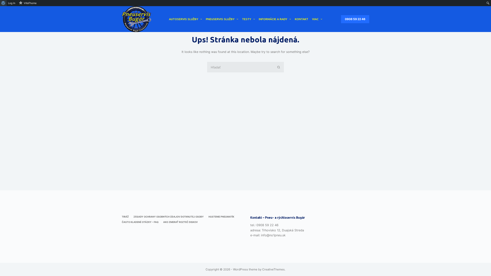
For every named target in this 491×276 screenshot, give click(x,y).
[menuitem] (3, 3)
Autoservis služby (183, 19)
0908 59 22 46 (355, 19)
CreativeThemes (273, 269)
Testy (246, 19)
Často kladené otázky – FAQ (140, 222)
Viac (315, 19)
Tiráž (125, 216)
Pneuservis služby (220, 19)
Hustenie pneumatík (221, 216)
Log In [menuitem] (11, 3)
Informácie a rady (273, 19)
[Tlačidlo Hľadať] (279, 67)
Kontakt (301, 19)
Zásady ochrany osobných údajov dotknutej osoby (168, 216)
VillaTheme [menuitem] (30, 3)
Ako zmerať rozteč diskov (180, 222)
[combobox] (240, 67)
